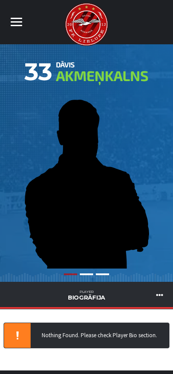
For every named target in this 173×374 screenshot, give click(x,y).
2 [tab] (86, 274)
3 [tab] (102, 274)
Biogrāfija (86, 295)
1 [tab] (70, 274)
